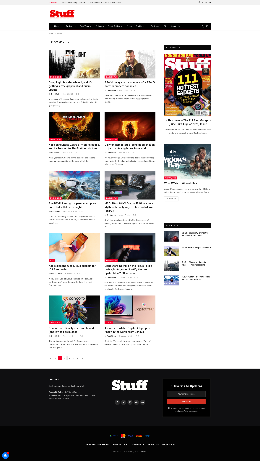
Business (155, 26)
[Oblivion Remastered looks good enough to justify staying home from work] (130, 126)
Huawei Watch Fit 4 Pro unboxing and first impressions (196, 278)
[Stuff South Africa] (62, 14)
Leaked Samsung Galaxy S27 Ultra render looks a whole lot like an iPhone (92, 2)
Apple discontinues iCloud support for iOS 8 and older (72, 267)
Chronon (143, 451)
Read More (171, 199)
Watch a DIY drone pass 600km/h (196, 247)
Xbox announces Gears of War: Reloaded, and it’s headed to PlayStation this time (74, 146)
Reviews (70, 26)
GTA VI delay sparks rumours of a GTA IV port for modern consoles (130, 84)
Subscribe (175, 26)
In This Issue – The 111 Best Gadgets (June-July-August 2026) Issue (188, 122)
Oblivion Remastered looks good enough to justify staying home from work (130, 146)
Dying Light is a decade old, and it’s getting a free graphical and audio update (70, 86)
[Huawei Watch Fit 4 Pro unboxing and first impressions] (171, 280)
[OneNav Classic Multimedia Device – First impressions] (171, 266)
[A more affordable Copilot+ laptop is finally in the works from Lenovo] (130, 309)
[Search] (202, 26)
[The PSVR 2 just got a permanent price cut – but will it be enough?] (74, 185)
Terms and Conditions (96, 445)
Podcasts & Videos (135, 26)
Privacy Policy (183, 411)
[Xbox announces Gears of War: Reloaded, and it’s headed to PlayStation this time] (74, 126)
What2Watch (170, 178)
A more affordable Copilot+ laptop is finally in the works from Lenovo (127, 330)
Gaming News (55, 77)
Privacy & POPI (120, 445)
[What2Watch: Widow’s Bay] (187, 161)
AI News (109, 323)
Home (51, 33)
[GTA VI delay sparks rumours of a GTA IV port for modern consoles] (130, 64)
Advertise (153, 445)
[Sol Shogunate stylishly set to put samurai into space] (171, 236)
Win (165, 26)
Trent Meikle (55, 94)
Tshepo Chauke (57, 274)
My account (169, 445)
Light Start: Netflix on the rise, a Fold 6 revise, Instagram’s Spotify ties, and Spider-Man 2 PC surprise (128, 269)
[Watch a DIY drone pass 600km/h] (171, 251)
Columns (100, 26)
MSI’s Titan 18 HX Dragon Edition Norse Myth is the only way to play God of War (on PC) (129, 207)
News (56, 26)
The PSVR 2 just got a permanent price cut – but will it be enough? (72, 205)
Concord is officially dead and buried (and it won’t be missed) (71, 330)
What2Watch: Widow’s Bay (180, 183)
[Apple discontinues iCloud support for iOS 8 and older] (74, 247)
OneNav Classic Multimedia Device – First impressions (194, 263)
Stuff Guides (114, 26)
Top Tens (84, 26)
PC (56, 33)
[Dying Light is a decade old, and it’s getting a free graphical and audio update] (74, 64)
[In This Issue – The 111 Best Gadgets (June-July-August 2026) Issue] (187, 85)
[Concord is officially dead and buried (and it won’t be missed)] (74, 309)
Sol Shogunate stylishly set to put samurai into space (195, 234)
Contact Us (138, 445)
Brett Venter (111, 215)
